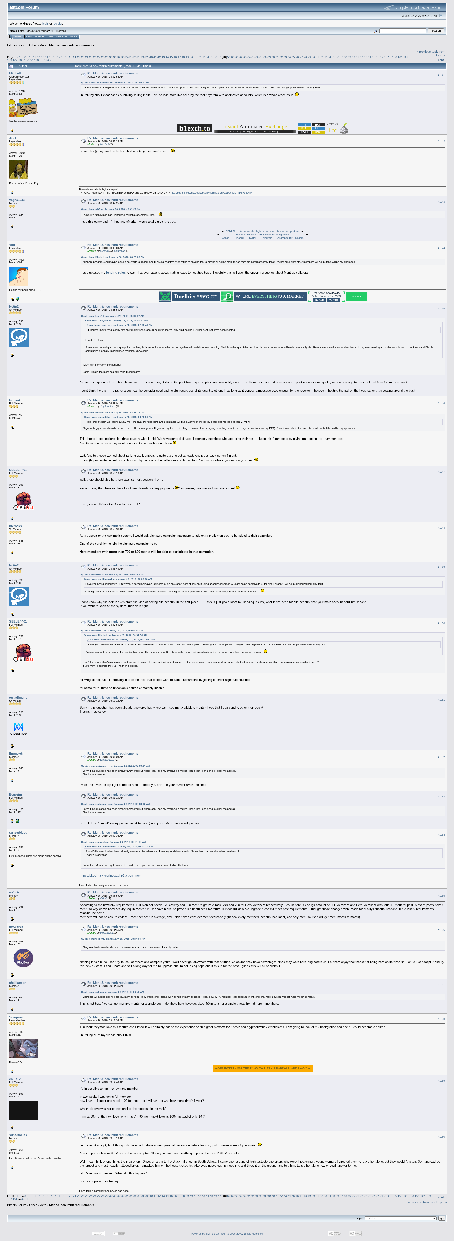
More (73, 36)
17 (58, 57)
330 (46, 60)
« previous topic (427, 51)
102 (405, 57)
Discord (239, 237)
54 (207, 57)
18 (62, 57)
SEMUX (230, 231)
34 (127, 57)
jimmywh (16, 753)
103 (9, 60)
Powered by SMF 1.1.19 (205, 1233)
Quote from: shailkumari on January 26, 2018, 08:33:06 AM (115, 82)
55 (211, 57)
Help (29, 36)
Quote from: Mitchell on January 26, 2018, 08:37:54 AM (112, 574)
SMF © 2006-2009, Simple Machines (242, 1233)
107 (32, 60)
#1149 (441, 567)
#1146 (441, 403)
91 (357, 57)
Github (225, 237)
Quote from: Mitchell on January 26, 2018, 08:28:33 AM (112, 257)
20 (70, 57)
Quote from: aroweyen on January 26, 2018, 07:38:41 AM (119, 325)
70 (273, 57)
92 (361, 57)
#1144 (441, 248)
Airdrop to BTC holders (290, 237)
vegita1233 (17, 200)
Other (33, 45)
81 (317, 57)
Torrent (61, 31)
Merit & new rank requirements (71, 45)
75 (293, 57)
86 (337, 57)
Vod (12, 245)
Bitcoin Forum (16, 45)
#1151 (441, 699)
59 (229, 57)
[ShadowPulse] (17, 298)
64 (249, 57)
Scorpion (16, 1017)
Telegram (267, 237)
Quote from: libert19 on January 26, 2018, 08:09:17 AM (112, 316)
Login (50, 36)
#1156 (441, 929)
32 (119, 57)
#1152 (441, 757)
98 (385, 57)
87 (341, 57)
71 (277, 57)
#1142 (441, 141)
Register (62, 36)
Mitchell (15, 73)
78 (305, 57)
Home (18, 36)
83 (325, 57)
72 (281, 57)
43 (163, 57)
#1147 (441, 471)
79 (309, 57)
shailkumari (17, 982)
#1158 (441, 1019)
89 (349, 57)
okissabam (106, 932)
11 (34, 57)
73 (285, 57)
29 (107, 57)
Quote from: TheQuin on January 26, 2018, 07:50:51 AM (116, 320)
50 (191, 57)
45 (171, 57)
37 (139, 57)
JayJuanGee (107, 406)
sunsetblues (18, 832)
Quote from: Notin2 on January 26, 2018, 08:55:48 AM (112, 630)
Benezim (15, 794)
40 (151, 57)
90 (353, 57)
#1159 (441, 1080)
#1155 (441, 895)
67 (261, 57)
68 (265, 57)
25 (90, 57)
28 (103, 57)
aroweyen (16, 926)
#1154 (441, 834)
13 (42, 57)
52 (199, 57)
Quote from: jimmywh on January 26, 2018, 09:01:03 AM (113, 842)
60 (233, 57)
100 (394, 57)
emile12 (15, 1079)
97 (381, 57)
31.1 (53, 31)
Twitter (252, 237)
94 (369, 57)
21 (74, 57)
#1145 (441, 308)
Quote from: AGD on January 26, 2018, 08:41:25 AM (110, 209)
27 (98, 57)
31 (115, 57)
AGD (12, 138)
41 (155, 57)
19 (66, 57)
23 (82, 57)
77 (301, 57)
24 (86, 57)
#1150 (441, 623)
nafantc (14, 892)
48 (183, 57)
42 (159, 57)
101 (400, 57)
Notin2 (14, 306)
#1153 (441, 796)
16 (54, 57)
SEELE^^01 (18, 470)
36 (135, 57)
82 (321, 57)
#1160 (441, 1136)
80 (313, 57)
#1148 (441, 527)
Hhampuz (119, 250)
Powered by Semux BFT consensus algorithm (262, 234)
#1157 (441, 984)
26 (94, 57)
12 (38, 57)
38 (143, 57)
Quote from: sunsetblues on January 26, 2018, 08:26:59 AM (118, 417)
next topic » (440, 53)
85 (333, 57)
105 (20, 60)
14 (46, 57)
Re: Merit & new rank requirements (112, 73)
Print (441, 59)
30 (111, 57)
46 (175, 57)
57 (219, 57)
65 (253, 57)
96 (377, 57)
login (45, 23)
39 (147, 57)
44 (167, 57)
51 (195, 57)
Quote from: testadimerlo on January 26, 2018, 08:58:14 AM (115, 766)
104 (15, 60)
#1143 (441, 201)
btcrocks (15, 526)
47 (179, 57)
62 (241, 57)
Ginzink (15, 400)
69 (269, 57)
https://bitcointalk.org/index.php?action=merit (110, 875)
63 (245, 57)
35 (131, 57)
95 (373, 57)
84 (329, 57)
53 (203, 57)
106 (26, 60)
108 (37, 60)
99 (389, 57)
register (57, 23)
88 (345, 57)
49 (187, 57)
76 (297, 57)
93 (365, 57)
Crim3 (103, 898)
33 (123, 57)
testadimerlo (18, 697)
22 (78, 57)
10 (30, 57)
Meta (42, 45)
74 (289, 57)
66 (257, 57)
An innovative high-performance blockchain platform (269, 231)
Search (39, 36)
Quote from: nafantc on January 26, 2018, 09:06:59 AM (112, 992)
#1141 (441, 75)
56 (215, 57)
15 (50, 57)
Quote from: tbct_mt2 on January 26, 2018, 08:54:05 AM (113, 938)
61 (237, 57)
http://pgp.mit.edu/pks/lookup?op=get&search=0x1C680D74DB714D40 (211, 192)
